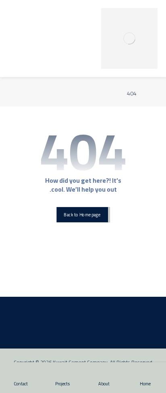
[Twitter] (89, 282)
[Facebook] (102, 282)
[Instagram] (76, 282)
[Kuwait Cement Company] (129, 38)
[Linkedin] (63, 282)
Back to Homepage (82, 214)
